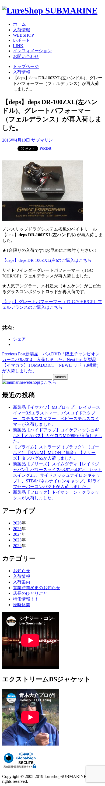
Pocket (45, 148)
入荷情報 (21, 30)
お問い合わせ (26, 56)
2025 (17, 528)
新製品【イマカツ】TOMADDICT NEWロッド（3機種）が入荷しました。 (51, 365)
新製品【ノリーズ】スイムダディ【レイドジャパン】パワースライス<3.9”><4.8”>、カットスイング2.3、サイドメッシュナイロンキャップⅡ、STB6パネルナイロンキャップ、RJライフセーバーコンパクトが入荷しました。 (57, 475)
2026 (17, 523)
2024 (17, 534)
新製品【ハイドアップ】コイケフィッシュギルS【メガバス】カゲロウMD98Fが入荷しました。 (57, 436)
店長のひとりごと (30, 593)
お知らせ (21, 570)
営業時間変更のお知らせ (36, 587)
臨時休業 (21, 604)
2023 (17, 540)
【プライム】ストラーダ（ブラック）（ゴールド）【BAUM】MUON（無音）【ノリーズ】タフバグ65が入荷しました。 (56, 453)
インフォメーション (32, 51)
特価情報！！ (26, 599)
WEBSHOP (23, 35)
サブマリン (42, 140)
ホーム (19, 24)
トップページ (26, 66)
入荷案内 (21, 582)
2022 (17, 545)
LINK (18, 45)
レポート (21, 40)
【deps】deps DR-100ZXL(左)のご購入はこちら (47, 260)
